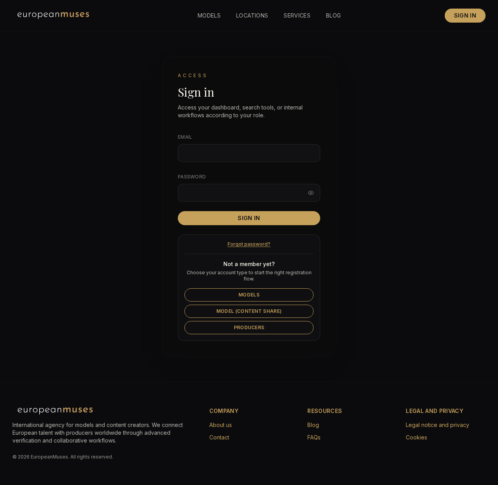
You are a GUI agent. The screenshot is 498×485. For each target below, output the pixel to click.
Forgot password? (249, 244)
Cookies (416, 437)
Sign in (465, 15)
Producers (249, 327)
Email (185, 137)
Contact (219, 437)
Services (297, 15)
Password (192, 177)
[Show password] (311, 193)
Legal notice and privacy (437, 425)
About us (220, 425)
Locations (252, 15)
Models (209, 15)
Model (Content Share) (249, 311)
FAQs (314, 437)
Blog (333, 15)
